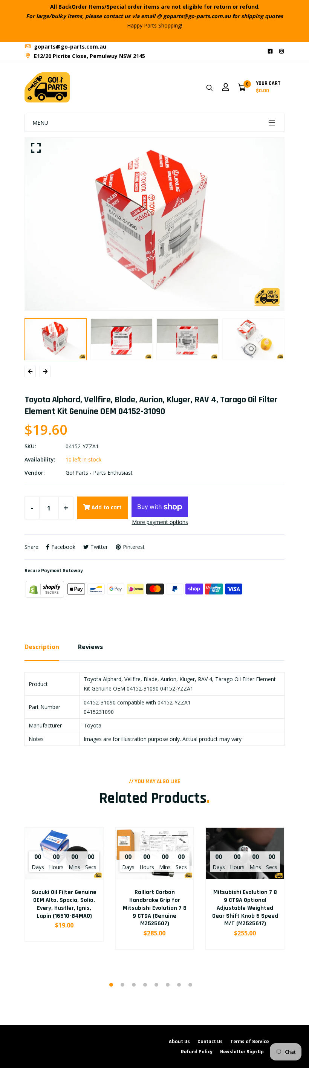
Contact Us (210, 1041)
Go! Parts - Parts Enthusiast (99, 472)
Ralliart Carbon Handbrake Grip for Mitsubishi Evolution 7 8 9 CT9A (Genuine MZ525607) (155, 907)
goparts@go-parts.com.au (69, 46)
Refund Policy (197, 1051)
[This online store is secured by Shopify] (45, 588)
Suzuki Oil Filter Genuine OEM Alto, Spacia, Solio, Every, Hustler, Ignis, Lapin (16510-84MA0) (64, 904)
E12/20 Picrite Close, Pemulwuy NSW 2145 (88, 56)
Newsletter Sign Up (242, 1051)
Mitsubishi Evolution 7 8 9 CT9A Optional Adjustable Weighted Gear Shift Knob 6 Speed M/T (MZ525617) (245, 907)
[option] (154, 224)
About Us (179, 1041)
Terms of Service (249, 1041)
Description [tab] (41, 647)
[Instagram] (281, 51)
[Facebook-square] (270, 51)
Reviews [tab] (90, 647)
